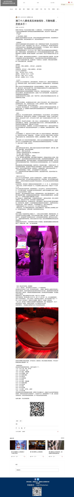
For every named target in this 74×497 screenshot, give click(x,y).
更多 (58, 9)
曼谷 (24, 9)
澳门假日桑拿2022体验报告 (36, 452)
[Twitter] (38, 479)
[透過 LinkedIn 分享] (21, 428)
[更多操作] (57, 17)
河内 (41, 9)
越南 (20, 9)
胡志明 (37, 9)
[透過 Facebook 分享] (16, 428)
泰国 (16, 9)
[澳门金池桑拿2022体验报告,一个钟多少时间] (18, 445)
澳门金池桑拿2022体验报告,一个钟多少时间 (18, 452)
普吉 (45, 9)
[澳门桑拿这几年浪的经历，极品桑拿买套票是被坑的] (55, 445)
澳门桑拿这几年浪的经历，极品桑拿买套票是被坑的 (55, 452)
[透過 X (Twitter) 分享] (19, 428)
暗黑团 (53, 9)
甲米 (49, 9)
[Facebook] (35, 479)
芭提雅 (28, 9)
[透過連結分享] (24, 428)
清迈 (32, 9)
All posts (11, 9)
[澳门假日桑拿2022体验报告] (37, 445)
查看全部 (62, 438)
